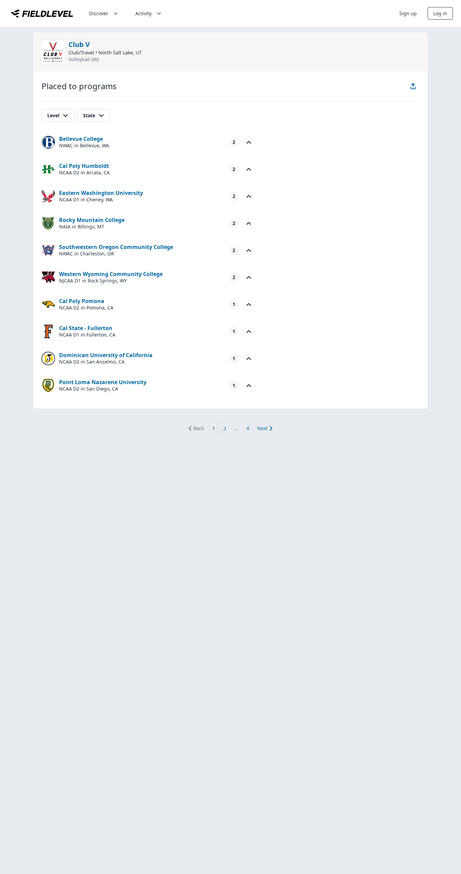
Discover (98, 13)
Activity (143, 13)
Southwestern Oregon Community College (116, 247)
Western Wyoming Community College (111, 274)
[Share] (413, 86)
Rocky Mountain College (92, 220)
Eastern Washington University (101, 193)
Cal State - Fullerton (85, 328)
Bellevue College (81, 139)
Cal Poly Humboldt (84, 166)
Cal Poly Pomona (81, 301)
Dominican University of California (106, 355)
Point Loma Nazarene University (102, 382)
